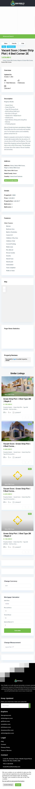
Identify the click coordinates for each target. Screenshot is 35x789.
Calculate (17, 630)
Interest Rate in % (9, 622)
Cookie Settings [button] (8, 784)
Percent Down (7, 607)
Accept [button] (18, 784)
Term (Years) (7, 614)
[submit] (29, 705)
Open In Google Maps (11, 180)
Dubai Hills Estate (6, 62)
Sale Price (6, 600)
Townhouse (11, 46)
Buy (4, 46)
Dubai (15, 173)
